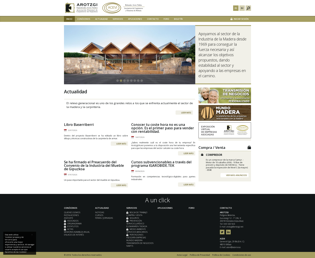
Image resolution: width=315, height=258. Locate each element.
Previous (67, 52)
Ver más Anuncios (236, 175)
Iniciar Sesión (241, 18)
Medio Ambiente (138, 229)
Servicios (118, 18)
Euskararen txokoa (136, 226)
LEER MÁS (186, 112)
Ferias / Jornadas (104, 218)
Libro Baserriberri (79, 124)
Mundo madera (134, 240)
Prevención (136, 220)
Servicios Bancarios (136, 232)
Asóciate (68, 218)
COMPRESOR (214, 154)
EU (242, 8)
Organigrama (74, 223)
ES (236, 8)
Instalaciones (71, 215)
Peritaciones (136, 234)
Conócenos (83, 18)
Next (247, 52)
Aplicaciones (135, 18)
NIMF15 (129, 246)
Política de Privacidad (200, 255)
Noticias (99, 212)
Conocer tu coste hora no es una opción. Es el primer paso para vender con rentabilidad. (162, 128)
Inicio (69, 18)
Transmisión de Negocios (139, 243)
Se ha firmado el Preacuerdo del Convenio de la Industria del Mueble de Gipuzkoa (94, 165)
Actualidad (101, 18)
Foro (166, 18)
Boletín (178, 18)
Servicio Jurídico (135, 223)
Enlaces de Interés (74, 234)
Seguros (134, 218)
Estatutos (72, 226)
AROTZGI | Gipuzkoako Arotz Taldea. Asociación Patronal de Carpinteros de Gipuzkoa (80, 7)
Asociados (72, 220)
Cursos (99, 215)
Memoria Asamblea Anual (77, 232)
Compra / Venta (134, 215)
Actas (70, 229)
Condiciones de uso (241, 255)
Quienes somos (72, 212)
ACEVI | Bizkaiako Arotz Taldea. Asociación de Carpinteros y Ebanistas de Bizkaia (123, 7)
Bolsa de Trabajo (138, 212)
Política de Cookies (221, 255)
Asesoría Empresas (136, 237)
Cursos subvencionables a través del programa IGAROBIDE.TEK (161, 163)
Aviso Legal (182, 255)
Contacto (153, 18)
